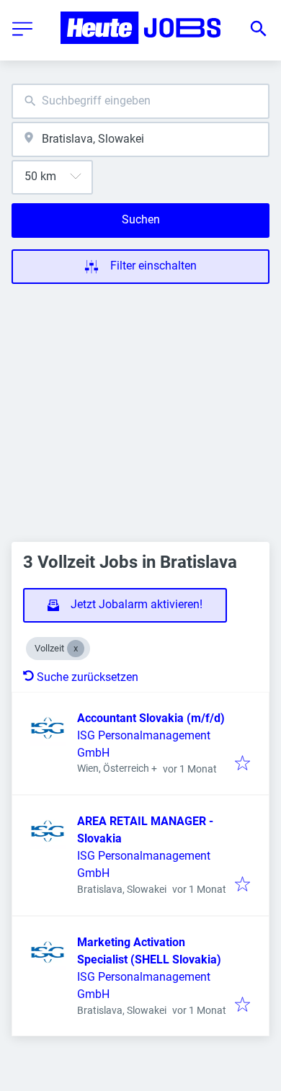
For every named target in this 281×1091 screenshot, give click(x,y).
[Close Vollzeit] (75, 648)
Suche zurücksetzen (87, 677)
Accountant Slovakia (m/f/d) (151, 718)
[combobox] (140, 101)
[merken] (242, 764)
